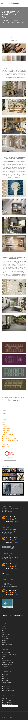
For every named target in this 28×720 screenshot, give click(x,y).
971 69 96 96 (9, 532)
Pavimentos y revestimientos (15, 22)
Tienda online (5, 680)
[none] (10, 706)
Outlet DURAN (5, 638)
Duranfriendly (5, 666)
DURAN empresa (6, 428)
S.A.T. (3, 684)
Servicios (4, 628)
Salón (3, 442)
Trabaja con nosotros (7, 644)
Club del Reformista (6, 686)
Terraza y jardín (5, 446)
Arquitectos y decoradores (8, 690)
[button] (2, 3)
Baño (3, 422)
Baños (3, 656)
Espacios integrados (6, 652)
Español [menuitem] (4, 706)
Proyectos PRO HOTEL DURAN (9, 438)
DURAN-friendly (5, 430)
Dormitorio (4, 426)
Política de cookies (6, 700)
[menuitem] (10, 706)
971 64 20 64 (9, 584)
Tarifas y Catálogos (6, 682)
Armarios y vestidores (7, 664)
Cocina (3, 424)
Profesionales (5, 674)
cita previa (10, 397)
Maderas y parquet (6, 660)
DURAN (5, 20)
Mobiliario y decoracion (7, 662)
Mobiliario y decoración (7, 434)
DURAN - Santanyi (12, 590)
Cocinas (4, 658)
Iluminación (4, 432)
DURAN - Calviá (11, 538)
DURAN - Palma (11, 517)
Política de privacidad (7, 702)
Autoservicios (5, 678)
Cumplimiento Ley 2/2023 (8, 704)
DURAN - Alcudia (11, 564)
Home (3, 626)
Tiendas (4, 630)
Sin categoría (5, 444)
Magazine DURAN (6, 634)
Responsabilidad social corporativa (10, 440)
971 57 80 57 (9, 558)
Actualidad (4, 636)
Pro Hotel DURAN (6, 688)
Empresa (4, 642)
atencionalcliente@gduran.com (9, 513)
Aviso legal (4, 698)
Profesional (4, 640)
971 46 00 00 (9, 511)
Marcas (3, 632)
